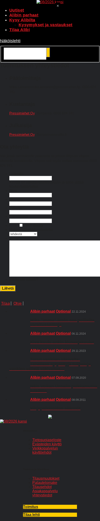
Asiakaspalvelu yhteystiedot (45, 493)
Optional (63, 311)
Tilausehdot (42, 487)
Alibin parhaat (23, 15)
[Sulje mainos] (57, 6)
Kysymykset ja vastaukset (46, 25)
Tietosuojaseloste (46, 440)
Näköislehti (10, 41)
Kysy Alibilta (22, 20)
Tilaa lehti (31, 515)
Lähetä (8, 288)
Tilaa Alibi (19, 29)
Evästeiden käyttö (47, 444)
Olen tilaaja (33, 225)
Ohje (17, 303)
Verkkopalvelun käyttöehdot (45, 450)
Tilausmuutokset (45, 478)
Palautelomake (44, 483)
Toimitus (30, 507)
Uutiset (16, 10)
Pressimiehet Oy (22, 113)
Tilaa (5, 303)
